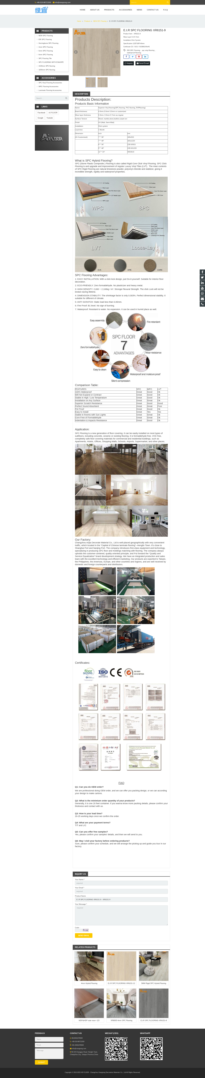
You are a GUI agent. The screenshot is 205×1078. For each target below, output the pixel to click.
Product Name (80, 896)
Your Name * (79, 879)
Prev (76, 52)
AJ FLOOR (53, 113)
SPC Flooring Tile (45, 58)
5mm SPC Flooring (46, 51)
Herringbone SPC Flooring (48, 43)
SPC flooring (120, 108)
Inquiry (129, 63)
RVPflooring (140, 108)
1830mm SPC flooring (47, 70)
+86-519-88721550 (44, 2)
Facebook (41, 113)
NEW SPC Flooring (46, 36)
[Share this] (126, 57)
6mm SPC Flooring (46, 55)
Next (117, 52)
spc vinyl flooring (148, 50)
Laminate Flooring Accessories (50, 90)
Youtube (50, 118)
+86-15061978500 (77, 1045)
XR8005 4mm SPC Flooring (121, 1020)
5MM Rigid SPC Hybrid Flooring (153, 983)
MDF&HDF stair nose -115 (89, 1020)
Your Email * (79, 888)
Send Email (144, 63)
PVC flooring (130, 108)
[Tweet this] (132, 57)
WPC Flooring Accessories (48, 86)
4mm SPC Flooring (46, 47)
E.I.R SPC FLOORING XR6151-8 (154, 1020)
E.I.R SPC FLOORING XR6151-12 (121, 983)
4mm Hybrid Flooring (89, 983)
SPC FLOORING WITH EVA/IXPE (51, 62)
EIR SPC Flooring (133, 50)
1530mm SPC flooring (47, 66)
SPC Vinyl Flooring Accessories (50, 83)
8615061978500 (77, 1038)
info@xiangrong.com (62, 2)
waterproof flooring (134, 53)
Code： (78, 928)
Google (40, 118)
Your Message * (81, 904)
